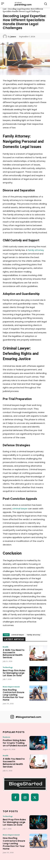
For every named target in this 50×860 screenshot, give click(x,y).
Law (4, 9)
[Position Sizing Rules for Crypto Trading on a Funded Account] (38, 743)
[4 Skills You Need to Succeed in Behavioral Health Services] (38, 653)
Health (5, 647)
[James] (5, 36)
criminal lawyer (17, 635)
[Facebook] (15, 797)
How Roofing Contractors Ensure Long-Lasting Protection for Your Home (13, 694)
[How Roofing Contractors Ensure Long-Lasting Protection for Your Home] (38, 693)
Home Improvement (11, 687)
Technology (8, 667)
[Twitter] (35, 797)
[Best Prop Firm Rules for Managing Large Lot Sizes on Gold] (38, 673)
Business (6, 737)
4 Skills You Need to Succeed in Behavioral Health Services (13, 654)
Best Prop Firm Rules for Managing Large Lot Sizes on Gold (14, 673)
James (13, 36)
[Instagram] (25, 797)
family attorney (33, 635)
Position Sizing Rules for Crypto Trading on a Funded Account (15, 743)
